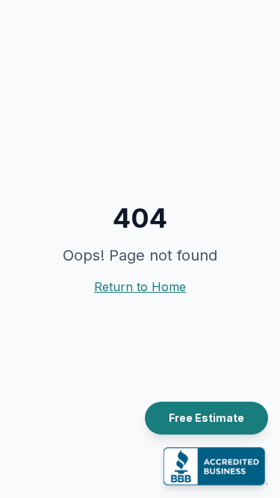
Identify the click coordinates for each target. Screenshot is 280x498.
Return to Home (140, 286)
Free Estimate (206, 417)
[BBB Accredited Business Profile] (216, 466)
